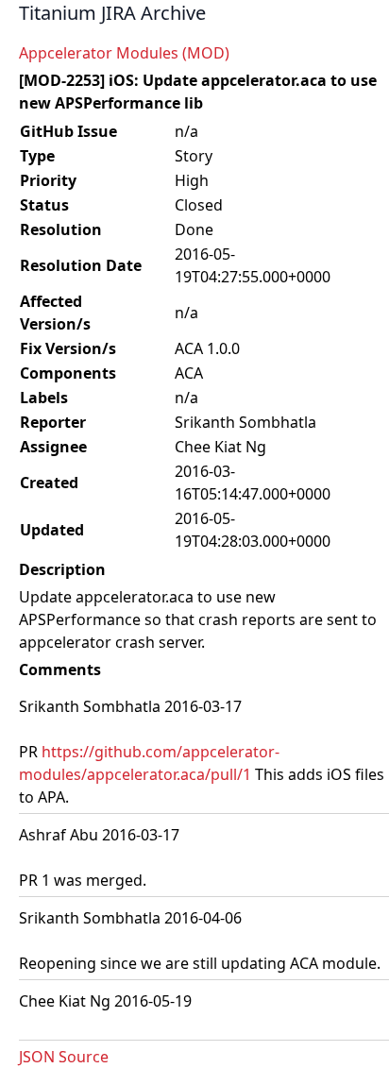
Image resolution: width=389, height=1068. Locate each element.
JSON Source (64, 1056)
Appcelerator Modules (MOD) (124, 52)
